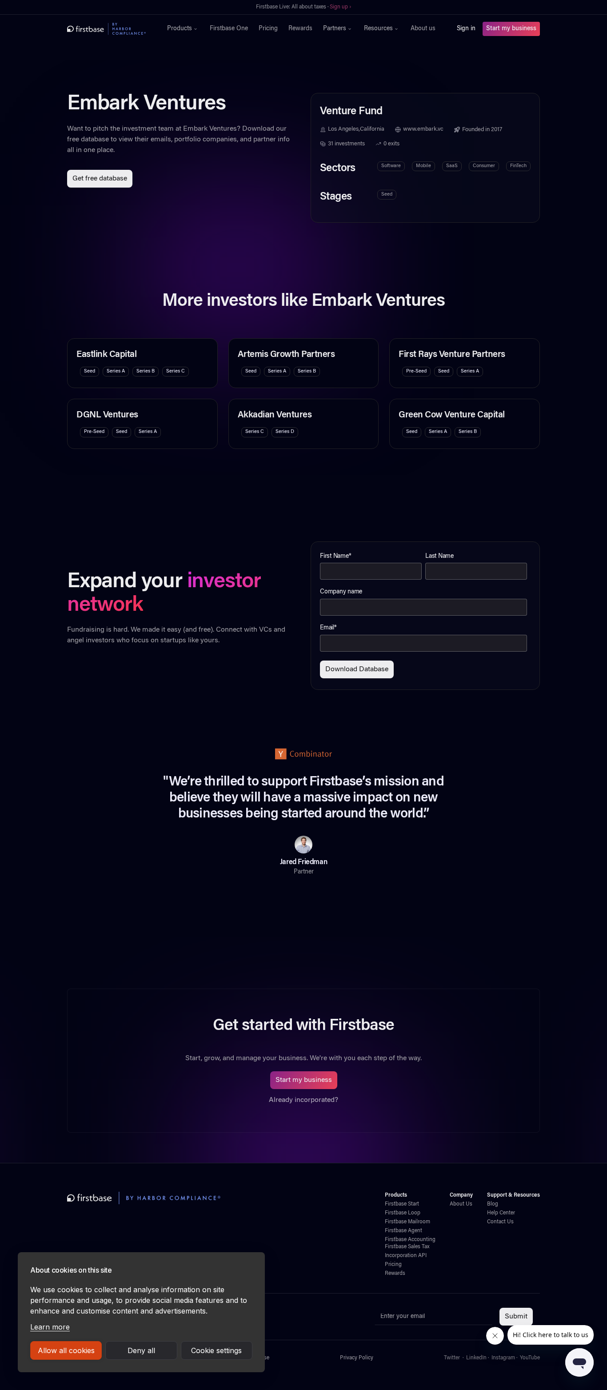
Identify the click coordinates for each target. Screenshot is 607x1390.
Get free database (99, 178)
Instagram (503, 1358)
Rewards (300, 29)
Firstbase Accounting (410, 1239)
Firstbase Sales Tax (407, 1247)
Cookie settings (216, 1350)
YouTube (530, 1358)
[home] (106, 29)
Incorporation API (406, 1255)
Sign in (466, 29)
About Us (461, 1204)
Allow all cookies (66, 1350)
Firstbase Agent (403, 1231)
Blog (492, 1204)
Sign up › (331, 7)
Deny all (141, 1350)
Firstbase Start (402, 1204)
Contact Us (500, 1222)
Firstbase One (229, 29)
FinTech (518, 166)
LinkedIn (476, 1358)
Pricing (268, 29)
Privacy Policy (356, 1358)
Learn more (50, 1326)
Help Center (501, 1213)
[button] (183, 28)
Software (391, 166)
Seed (386, 194)
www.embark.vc (423, 129)
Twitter (452, 1358)
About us (423, 29)
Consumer (484, 166)
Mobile (423, 166)
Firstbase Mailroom (407, 1222)
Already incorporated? (303, 1100)
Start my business (511, 29)
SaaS (452, 166)
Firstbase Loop (402, 1213)
